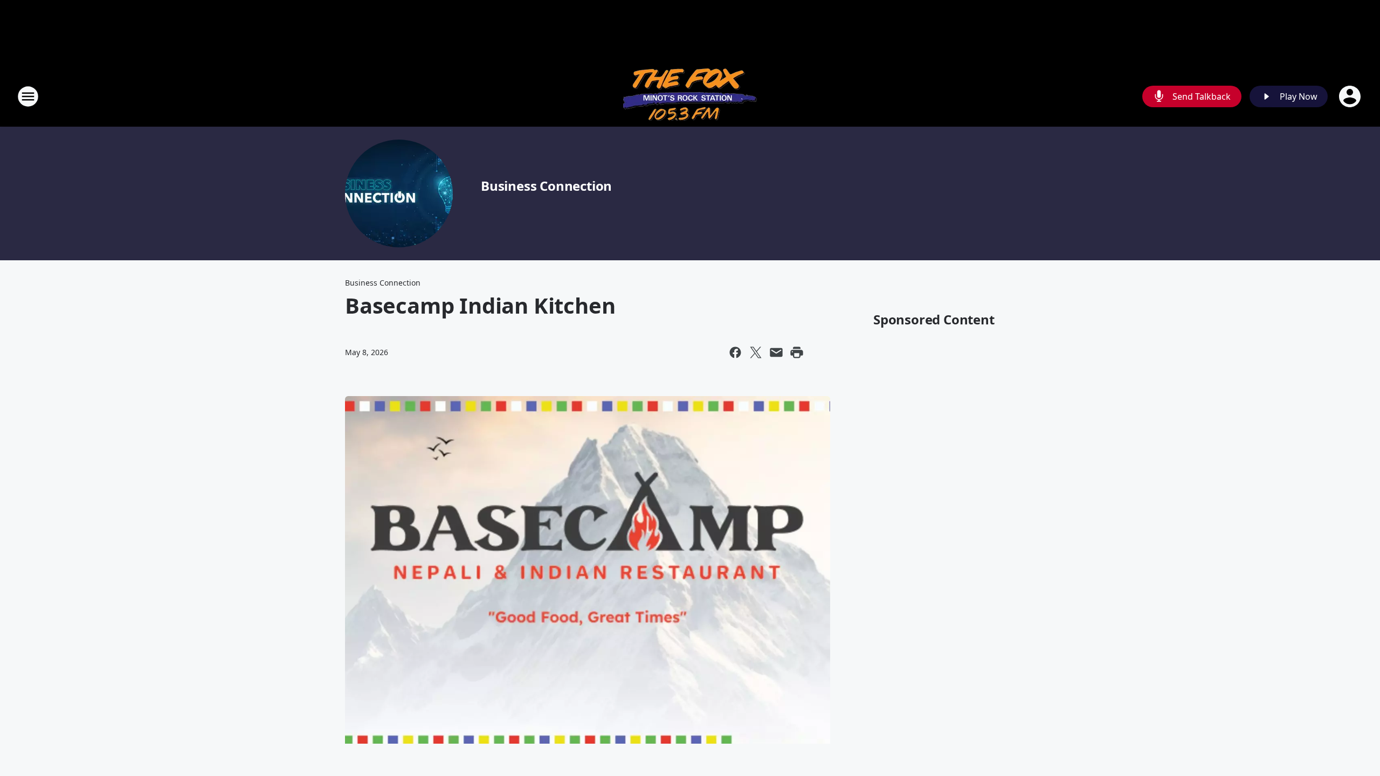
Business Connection (546, 186)
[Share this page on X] (755, 352)
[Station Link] (690, 96)
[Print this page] (796, 352)
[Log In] (1351, 96)
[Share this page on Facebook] (735, 352)
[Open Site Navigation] (28, 96)
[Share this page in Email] (776, 352)
